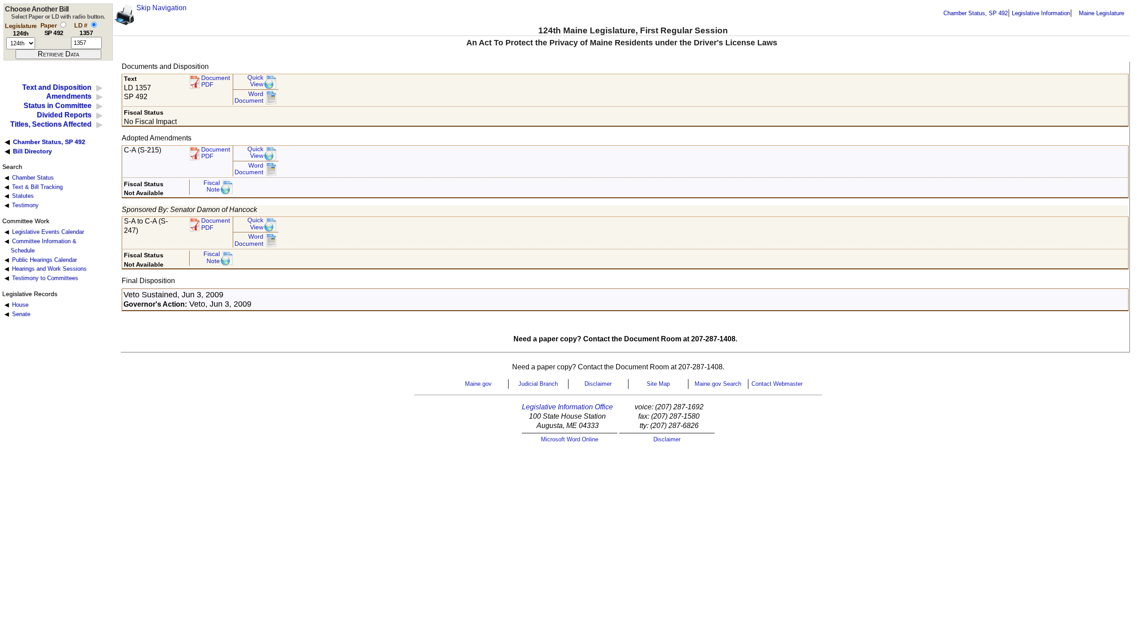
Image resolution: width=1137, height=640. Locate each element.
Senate (21, 314)
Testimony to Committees (45, 278)
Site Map (658, 383)
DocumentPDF (215, 153)
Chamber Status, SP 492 (975, 13)
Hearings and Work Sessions (49, 268)
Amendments (68, 96)
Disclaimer (598, 383)
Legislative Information (1041, 13)
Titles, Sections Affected (50, 124)
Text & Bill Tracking (37, 187)
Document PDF (215, 81)
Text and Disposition (56, 87)
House (20, 304)
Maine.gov (478, 383)
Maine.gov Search (718, 383)
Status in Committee (57, 105)
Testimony (25, 205)
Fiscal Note (211, 186)
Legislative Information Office (567, 407)
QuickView (255, 81)
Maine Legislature (1101, 13)
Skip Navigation (161, 8)
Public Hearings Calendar (44, 259)
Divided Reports (64, 115)
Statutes (23, 195)
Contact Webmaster (777, 383)
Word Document (249, 97)
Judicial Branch (538, 383)
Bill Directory (32, 151)
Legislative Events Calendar (48, 231)
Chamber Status (33, 177)
